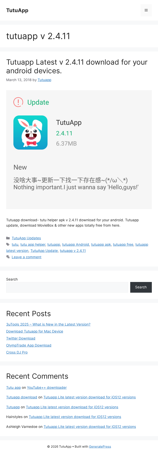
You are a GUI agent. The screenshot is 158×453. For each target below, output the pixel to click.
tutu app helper (32, 244)
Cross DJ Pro (17, 352)
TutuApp (17, 10)
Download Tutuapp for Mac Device (34, 331)
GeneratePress (100, 446)
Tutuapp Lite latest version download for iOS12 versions (89, 397)
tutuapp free (123, 244)
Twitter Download (20, 338)
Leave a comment (26, 257)
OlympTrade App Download (28, 345)
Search (12, 279)
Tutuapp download (21, 397)
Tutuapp (13, 407)
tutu (15, 244)
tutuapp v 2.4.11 (73, 251)
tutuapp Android (75, 244)
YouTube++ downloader (47, 387)
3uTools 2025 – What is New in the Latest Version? (48, 324)
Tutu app (13, 387)
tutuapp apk (101, 244)
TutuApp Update (44, 251)
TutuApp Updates (26, 238)
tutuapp (53, 244)
